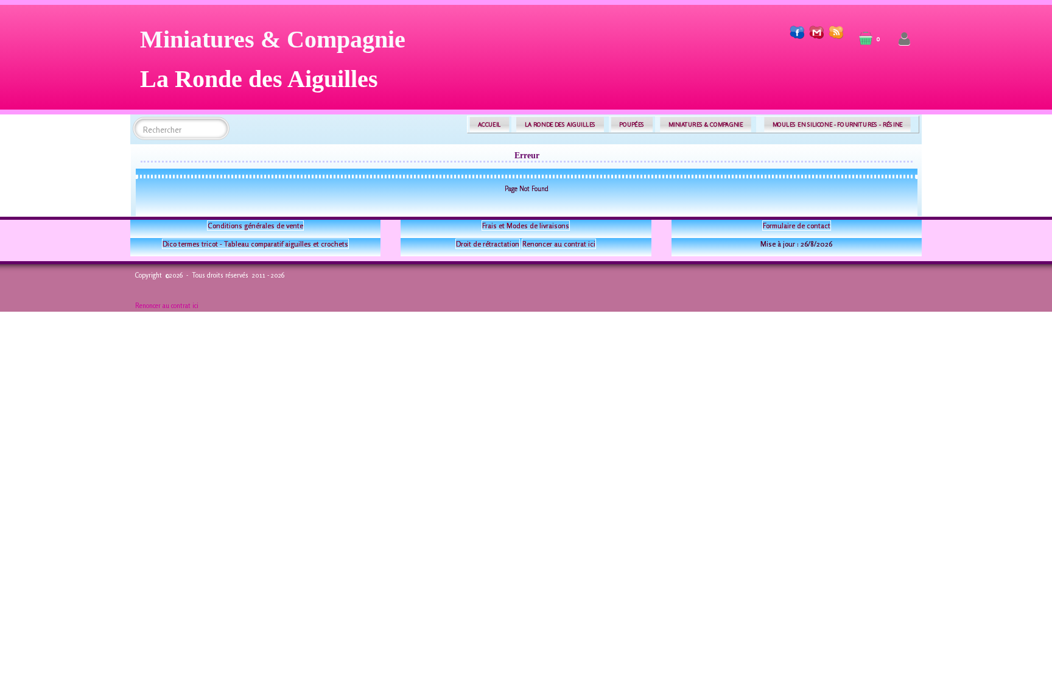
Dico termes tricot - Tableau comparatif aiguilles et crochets (255, 243)
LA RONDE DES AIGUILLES (560, 124)
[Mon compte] (904, 39)
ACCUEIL (489, 124)
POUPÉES (631, 124)
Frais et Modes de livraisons (525, 225)
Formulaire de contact (796, 225)
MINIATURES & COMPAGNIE (705, 124)
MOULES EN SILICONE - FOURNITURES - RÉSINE (837, 124)
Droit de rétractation (487, 243)
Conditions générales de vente (255, 225)
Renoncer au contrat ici (558, 243)
